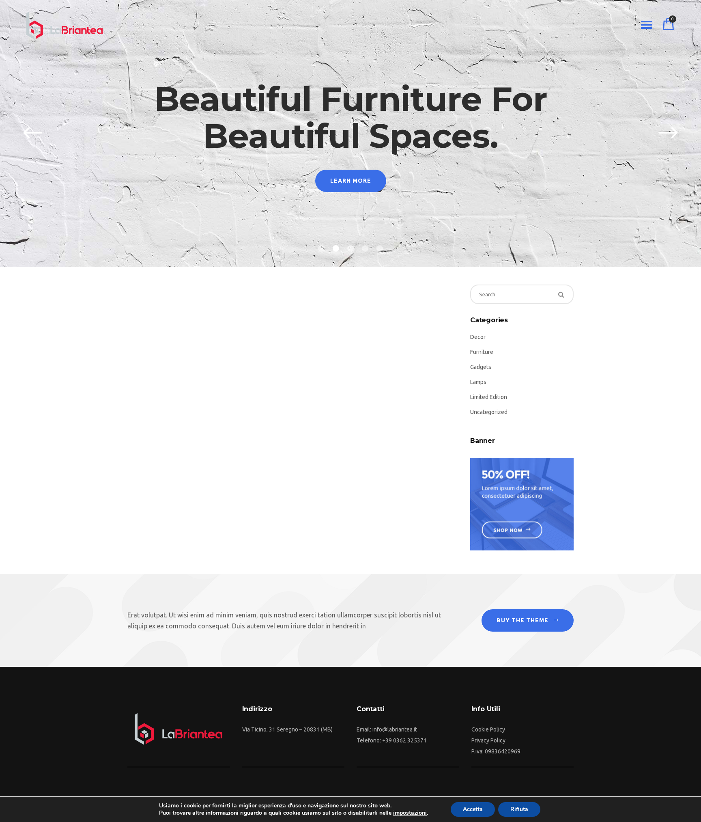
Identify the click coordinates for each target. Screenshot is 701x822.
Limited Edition (488, 397)
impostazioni (410, 813)
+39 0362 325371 (404, 740)
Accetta (473, 809)
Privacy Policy (488, 740)
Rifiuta (519, 809)
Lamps (478, 382)
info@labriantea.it (394, 729)
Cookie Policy (488, 729)
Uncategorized (488, 412)
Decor (478, 337)
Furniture (481, 352)
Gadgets (480, 367)
